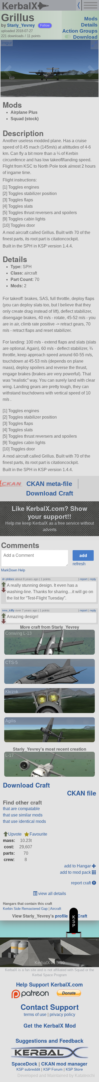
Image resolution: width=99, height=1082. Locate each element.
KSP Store (74, 1069)
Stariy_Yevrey (21, 25)
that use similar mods (23, 815)
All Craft (79, 916)
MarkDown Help (13, 570)
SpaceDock (24, 1063)
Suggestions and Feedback (49, 1040)
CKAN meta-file (49, 483)
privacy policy (62, 1014)
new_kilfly (8, 610)
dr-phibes (8, 579)
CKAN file (81, 792)
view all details (51, 893)
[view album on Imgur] (7, 43)
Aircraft (55, 909)
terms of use (35, 1014)
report (83, 579)
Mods (91, 18)
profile (61, 916)
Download (85, 37)
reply (93, 579)
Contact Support (50, 1006)
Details (89, 25)
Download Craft (49, 493)
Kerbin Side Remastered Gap (25, 909)
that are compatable (21, 808)
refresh (79, 564)
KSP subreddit (28, 1069)
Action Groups (80, 31)
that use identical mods (24, 821)
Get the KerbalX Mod (49, 1025)
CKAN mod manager (64, 1063)
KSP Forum (53, 1069)
